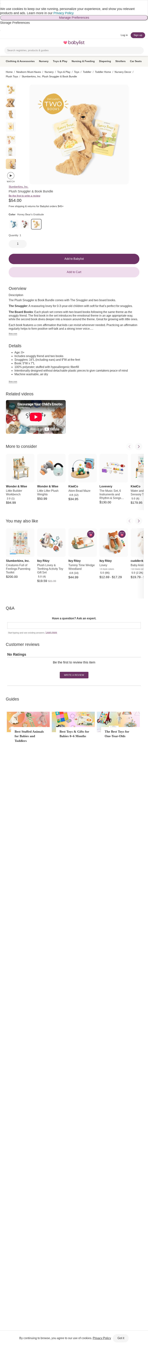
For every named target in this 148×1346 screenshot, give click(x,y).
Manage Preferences (74, 17)
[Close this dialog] (0, 3)
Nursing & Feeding (83, 61)
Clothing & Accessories (20, 61)
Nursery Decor (123, 71)
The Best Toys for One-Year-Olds (117, 734)
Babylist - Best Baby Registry (74, 43)
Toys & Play (60, 61)
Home (9, 71)
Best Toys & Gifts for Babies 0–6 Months (74, 734)
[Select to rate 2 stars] (72, 668)
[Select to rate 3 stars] (73, 668)
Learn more (51, 632)
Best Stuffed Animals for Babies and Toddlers (29, 736)
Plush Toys (12, 76)
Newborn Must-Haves (28, 71)
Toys (76, 71)
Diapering (105, 61)
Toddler (87, 71)
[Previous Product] (129, 446)
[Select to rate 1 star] (70, 668)
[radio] (11, 90)
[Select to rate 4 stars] (75, 668)
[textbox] (74, 625)
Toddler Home (103, 71)
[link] (14, 224)
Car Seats (136, 61)
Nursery (44, 61)
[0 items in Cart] (141, 43)
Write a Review (74, 675)
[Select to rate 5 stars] (76, 668)
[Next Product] (138, 446)
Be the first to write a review (24, 195)
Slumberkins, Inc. (18, 186)
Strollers (120, 61)
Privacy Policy (63, 13)
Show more (13, 334)
